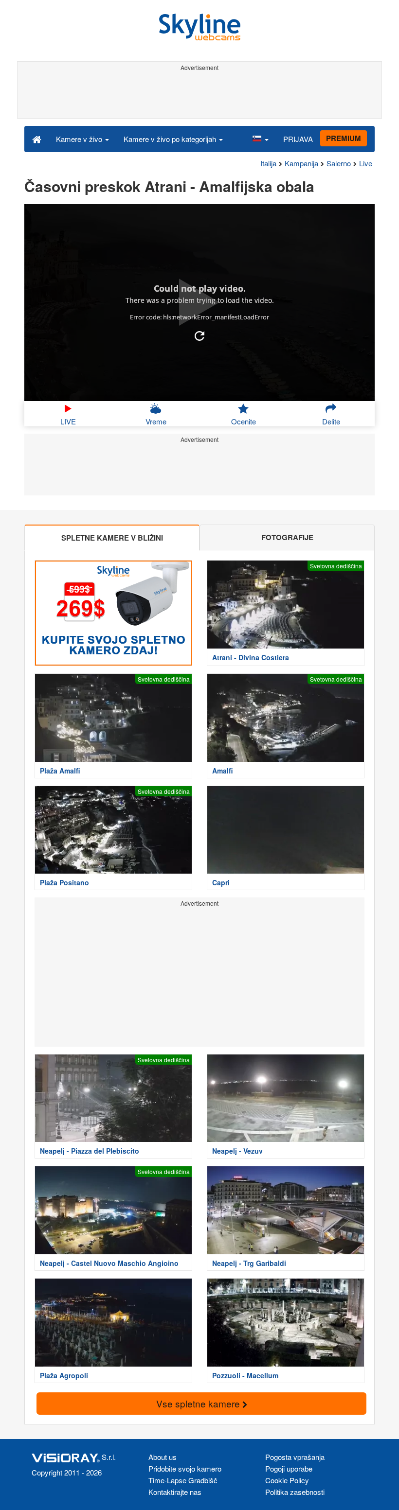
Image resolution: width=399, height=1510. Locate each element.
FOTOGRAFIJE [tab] (287, 537)
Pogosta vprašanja (295, 1457)
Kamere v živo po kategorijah (171, 139)
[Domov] (37, 138)
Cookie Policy (287, 1480)
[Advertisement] (198, 96)
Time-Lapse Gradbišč (183, 1480)
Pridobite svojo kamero (184, 1468)
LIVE (68, 421)
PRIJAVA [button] (298, 139)
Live (365, 163)
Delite (331, 421)
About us (162, 1457)
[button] (260, 138)
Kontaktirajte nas (174, 1492)
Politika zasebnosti (295, 1492)
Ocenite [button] (243, 421)
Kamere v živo (80, 139)
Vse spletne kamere (199, 1403)
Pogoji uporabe (288, 1468)
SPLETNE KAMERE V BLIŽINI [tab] (112, 537)
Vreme (155, 421)
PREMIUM (343, 138)
